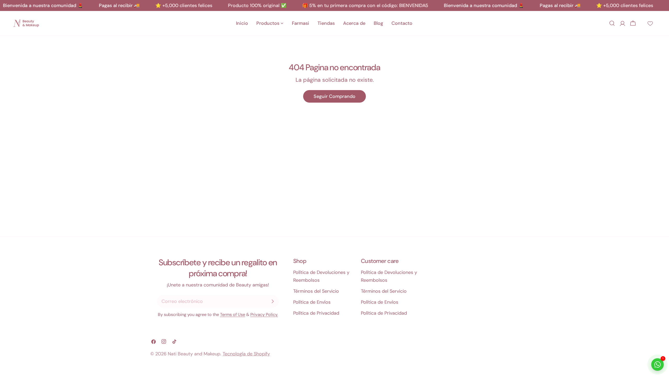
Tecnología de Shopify (246, 354)
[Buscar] (612, 23)
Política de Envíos (312, 302)
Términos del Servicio (316, 291)
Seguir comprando (334, 96)
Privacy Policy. (264, 314)
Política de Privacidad (316, 313)
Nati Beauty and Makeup (194, 354)
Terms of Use (232, 314)
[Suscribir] (272, 301)
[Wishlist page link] (650, 23)
